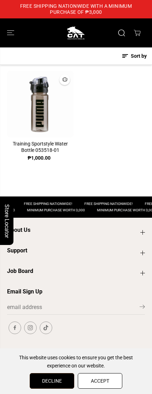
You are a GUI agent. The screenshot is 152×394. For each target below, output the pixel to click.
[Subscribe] (142, 308)
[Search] (121, 33)
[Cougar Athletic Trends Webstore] (76, 33)
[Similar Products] (64, 79)
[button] (11, 33)
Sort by (138, 56)
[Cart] (137, 33)
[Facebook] (15, 328)
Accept (100, 381)
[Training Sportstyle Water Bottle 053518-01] (40, 104)
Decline (52, 381)
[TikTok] (46, 328)
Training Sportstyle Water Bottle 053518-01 (40, 147)
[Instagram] (30, 328)
